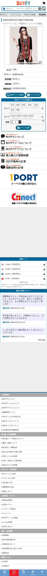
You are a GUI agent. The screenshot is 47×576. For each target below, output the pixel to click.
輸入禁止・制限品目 (10, 447)
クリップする (35, 95)
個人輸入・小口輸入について (13, 438)
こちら (10, 286)
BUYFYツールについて (11, 403)
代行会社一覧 (7, 482)
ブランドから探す (9, 478)
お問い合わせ (7, 526)
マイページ (7, 513)
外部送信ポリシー (9, 544)
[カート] (43, 3)
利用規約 (6, 535)
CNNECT (6, 566)
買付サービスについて (11, 421)
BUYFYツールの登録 (10, 518)
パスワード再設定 (9, 509)
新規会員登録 (7, 500)
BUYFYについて (9, 399)
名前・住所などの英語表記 (12, 461)
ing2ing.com (17, 74)
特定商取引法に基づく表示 (12, 548)
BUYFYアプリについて (11, 408)
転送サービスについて (11, 425)
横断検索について (9, 412)
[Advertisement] (23, 232)
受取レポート (7, 491)
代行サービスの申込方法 (11, 417)
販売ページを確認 (17, 95)
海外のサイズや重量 (10, 465)
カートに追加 (25, 128)
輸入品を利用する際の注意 (12, 452)
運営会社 (6, 553)
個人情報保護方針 (9, 540)
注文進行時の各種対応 (11, 430)
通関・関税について (10, 443)
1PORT (5, 562)
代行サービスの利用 (10, 456)
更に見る (42, 340)
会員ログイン (7, 504)
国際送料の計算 (8, 487)
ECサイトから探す (9, 474)
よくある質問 (7, 522)
